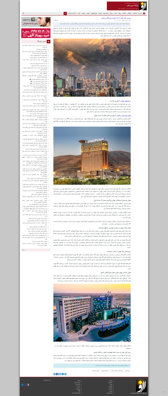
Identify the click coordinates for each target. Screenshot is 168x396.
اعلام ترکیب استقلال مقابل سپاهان (39, 194)
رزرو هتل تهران (105, 371)
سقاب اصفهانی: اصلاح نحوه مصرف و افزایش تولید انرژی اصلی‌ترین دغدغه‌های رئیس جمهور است (34, 162)
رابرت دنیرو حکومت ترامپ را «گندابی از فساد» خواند (35, 184)
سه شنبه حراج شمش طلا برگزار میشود (38, 227)
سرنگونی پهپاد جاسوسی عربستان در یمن (37, 231)
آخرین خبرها (77, 383)
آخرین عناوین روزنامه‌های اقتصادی (39, 80)
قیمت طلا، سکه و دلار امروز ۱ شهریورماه (38, 233)
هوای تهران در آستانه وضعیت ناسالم (38, 55)
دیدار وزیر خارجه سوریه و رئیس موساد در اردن (36, 149)
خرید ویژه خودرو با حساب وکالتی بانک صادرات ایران (35, 235)
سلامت (100, 13)
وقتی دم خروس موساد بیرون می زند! (38, 114)
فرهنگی (129, 13)
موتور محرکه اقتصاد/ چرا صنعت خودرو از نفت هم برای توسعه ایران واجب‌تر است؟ (34, 52)
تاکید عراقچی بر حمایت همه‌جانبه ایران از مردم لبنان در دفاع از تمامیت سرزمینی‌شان (34, 124)
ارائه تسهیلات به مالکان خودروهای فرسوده (37, 221)
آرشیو (78, 381)
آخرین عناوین (42, 42)
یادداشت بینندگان (72, 13)
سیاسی (140, 13)
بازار (65, 13)
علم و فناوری (94, 13)
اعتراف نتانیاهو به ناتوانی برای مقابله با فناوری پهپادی (34, 206)
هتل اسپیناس (95, 371)
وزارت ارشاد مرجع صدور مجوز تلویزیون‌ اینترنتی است (35, 143)
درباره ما (78, 387)
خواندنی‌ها (105, 13)
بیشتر (23, 250)
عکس (115, 13)
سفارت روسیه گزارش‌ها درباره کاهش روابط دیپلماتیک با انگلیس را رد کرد (34, 201)
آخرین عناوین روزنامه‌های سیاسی (39, 84)
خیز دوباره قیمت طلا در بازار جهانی (39, 66)
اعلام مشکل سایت (76, 393)
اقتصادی (135, 13)
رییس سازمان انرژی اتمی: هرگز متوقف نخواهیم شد (35, 209)
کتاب (79, 13)
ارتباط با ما (77, 385)
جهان (119, 13)
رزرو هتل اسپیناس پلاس (117, 371)
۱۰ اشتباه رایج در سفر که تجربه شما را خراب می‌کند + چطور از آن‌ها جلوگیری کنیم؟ (34, 87)
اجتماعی (124, 13)
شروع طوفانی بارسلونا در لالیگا (40, 104)
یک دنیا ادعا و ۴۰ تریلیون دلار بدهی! (38, 64)
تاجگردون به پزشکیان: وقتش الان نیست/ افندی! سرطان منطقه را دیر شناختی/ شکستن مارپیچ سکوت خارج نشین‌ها (34, 170)
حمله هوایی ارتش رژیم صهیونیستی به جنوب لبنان (35, 90)
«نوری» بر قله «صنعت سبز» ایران (39, 241)
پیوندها (78, 389)
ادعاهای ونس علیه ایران (41, 49)
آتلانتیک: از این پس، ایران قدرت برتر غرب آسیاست (35, 155)
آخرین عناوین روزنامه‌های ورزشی (39, 82)
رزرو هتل (127, 371)
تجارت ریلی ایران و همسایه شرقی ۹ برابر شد (37, 229)
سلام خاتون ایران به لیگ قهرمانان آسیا (38, 204)
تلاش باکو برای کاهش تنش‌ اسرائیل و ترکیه (37, 178)
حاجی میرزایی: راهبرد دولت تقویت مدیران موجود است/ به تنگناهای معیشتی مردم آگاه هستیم (34, 110)
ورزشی (88, 13)
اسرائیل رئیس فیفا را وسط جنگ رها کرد (38, 219)
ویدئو (111, 13)
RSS (79, 391)
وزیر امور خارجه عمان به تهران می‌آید (38, 58)
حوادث (83, 13)
